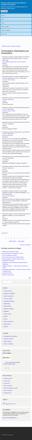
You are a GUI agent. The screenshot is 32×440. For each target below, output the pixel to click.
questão (4, 101)
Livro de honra (7, 380)
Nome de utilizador (7, 353)
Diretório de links (7, 306)
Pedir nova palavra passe (9, 364)
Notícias (6, 316)
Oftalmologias (7, 303)
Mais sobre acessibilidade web (10, 417)
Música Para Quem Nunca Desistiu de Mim (12, 257)
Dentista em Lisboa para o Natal (10, 251)
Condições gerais (7, 392)
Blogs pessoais (7, 324)
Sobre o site (4, 34)
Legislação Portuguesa (9, 301)
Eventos (3, 15)
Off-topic (6, 326)
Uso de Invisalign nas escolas (9, 255)
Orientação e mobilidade (9, 293)
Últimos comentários (5, 30)
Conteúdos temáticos (8, 338)
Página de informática (9, 308)
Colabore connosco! (8, 378)
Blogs (2, 19)
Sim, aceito (4, 11)
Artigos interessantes (8, 296)
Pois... (3, 217)
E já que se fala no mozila (8, 110)
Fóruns (2, 23)
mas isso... (5, 169)
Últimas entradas (5, 26)
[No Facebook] (3, 403)
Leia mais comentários (25, 244)
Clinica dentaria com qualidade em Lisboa (12, 253)
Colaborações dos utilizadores (10, 336)
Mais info (13, 8)
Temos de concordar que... (9, 195)
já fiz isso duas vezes (7, 135)
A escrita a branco (8, 291)
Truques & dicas (7, 313)
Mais (30, 277)
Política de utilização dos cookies (11, 388)
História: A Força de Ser (8, 274)
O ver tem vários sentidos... (9, 79)
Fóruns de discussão (8, 321)
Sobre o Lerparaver (8, 385)
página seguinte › (13, 241)
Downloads (6, 311)
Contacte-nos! (7, 383)
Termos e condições (8, 390)
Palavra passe (6, 357)
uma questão (5, 159)
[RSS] (11, 403)
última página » (21, 241)
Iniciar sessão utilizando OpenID (12, 362)
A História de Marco (7, 273)
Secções (5, 288)
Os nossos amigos (8, 298)
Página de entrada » (6, 46)
